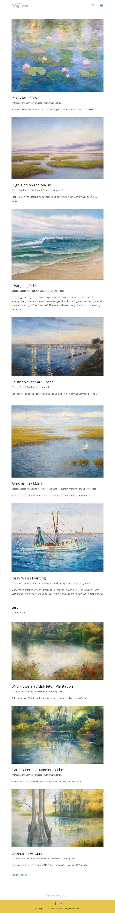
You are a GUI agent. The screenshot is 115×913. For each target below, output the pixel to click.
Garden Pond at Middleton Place (38, 769)
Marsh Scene (43, 190)
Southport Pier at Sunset (32, 381)
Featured (31, 190)
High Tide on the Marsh (31, 185)
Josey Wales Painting (29, 578)
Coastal (15, 290)
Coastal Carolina (19, 190)
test (15, 607)
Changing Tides (24, 285)
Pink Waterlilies (24, 97)
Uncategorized (55, 103)
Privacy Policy (52, 895)
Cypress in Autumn (27, 853)
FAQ (64, 895)
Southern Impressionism (37, 103)
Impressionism (18, 103)
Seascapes (45, 290)
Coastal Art (24, 290)
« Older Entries (19, 874)
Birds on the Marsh (27, 483)
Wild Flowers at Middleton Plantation (42, 686)
